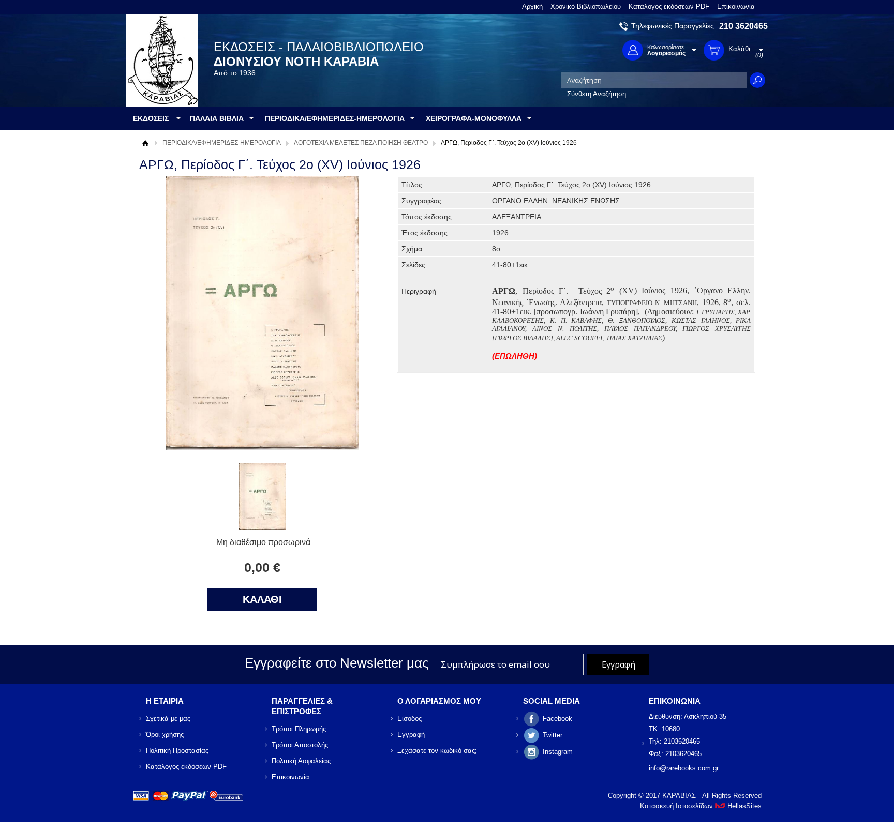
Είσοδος (409, 718)
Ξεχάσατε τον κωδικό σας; (437, 750)
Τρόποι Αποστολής (300, 745)
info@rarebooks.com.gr (684, 768)
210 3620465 (743, 26)
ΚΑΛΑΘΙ (262, 599)
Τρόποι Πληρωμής (299, 729)
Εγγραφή (411, 734)
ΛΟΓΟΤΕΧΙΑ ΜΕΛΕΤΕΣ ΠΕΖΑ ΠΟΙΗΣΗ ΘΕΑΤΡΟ (361, 142)
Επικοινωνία (736, 6)
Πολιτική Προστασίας (177, 750)
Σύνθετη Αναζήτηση (596, 94)
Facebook (557, 718)
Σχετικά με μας (168, 718)
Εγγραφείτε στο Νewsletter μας (337, 663)
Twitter (552, 735)
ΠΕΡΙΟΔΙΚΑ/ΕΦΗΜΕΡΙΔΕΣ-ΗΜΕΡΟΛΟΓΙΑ (221, 142)
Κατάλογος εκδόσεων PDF (669, 6)
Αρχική (532, 6)
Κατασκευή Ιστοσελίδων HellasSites (701, 806)
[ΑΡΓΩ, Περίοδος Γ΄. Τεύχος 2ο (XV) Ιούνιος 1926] (262, 526)
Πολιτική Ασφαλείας (301, 761)
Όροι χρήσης (165, 734)
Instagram (558, 752)
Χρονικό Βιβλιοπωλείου (585, 6)
